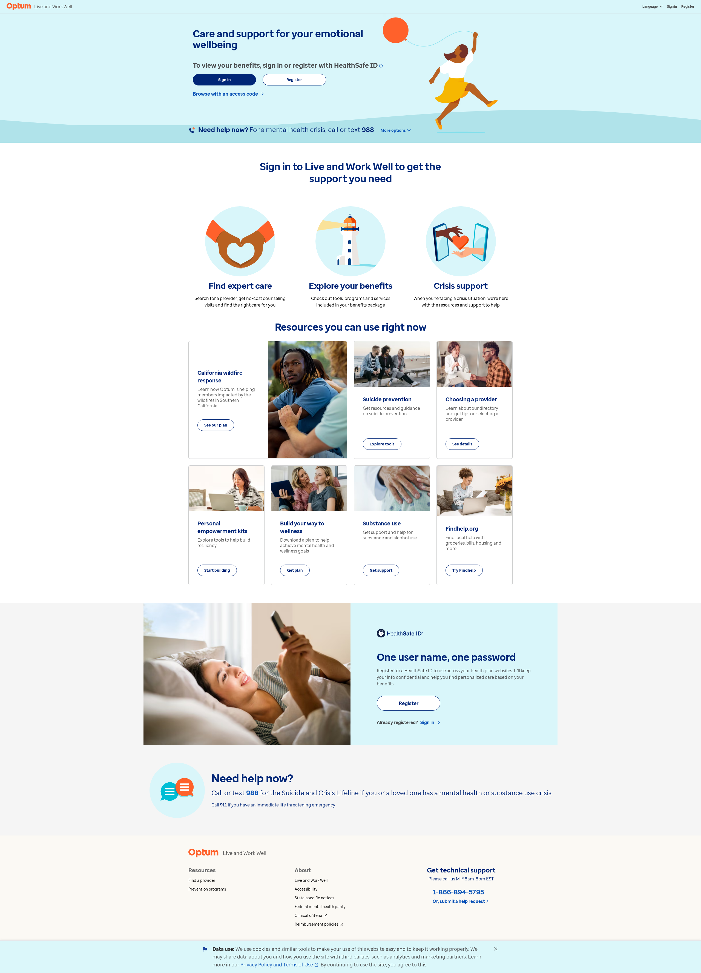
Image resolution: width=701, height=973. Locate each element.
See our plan (215, 425)
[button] (241, 880)
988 (368, 129)
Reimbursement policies (339, 924)
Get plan (295, 570)
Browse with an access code (225, 93)
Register (687, 6)
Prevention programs (207, 889)
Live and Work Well (311, 880)
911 (223, 805)
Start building (217, 570)
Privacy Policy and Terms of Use (279, 964)
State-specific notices (314, 897)
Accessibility (306, 889)
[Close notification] (495, 949)
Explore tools (382, 444)
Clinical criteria (331, 915)
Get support (381, 570)
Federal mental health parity (320, 906)
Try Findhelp (464, 570)
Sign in (672, 6)
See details (462, 444)
